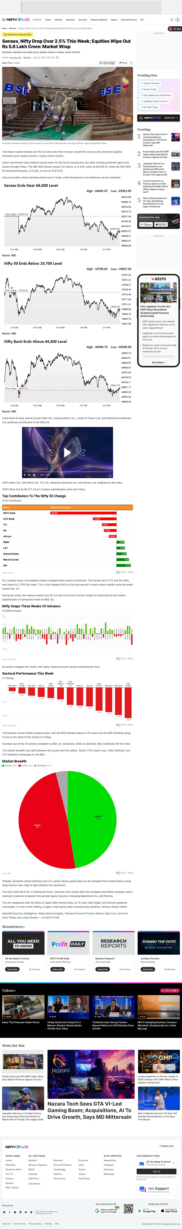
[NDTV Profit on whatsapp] (31, 1212)
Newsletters (110, 1160)
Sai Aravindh (15, 57)
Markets (59, 19)
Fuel (113, 913)
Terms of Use (20, 1223)
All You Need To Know (17, 958)
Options (10, 1183)
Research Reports (99, 19)
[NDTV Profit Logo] (17, 1146)
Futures (9, 1178)
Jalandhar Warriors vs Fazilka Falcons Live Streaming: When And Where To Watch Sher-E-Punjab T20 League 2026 (22, 1116)
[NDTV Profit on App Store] (169, 1210)
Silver (5, 917)
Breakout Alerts (14, 1169)
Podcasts (108, 1169)
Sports (82, 1169)
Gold (120, 913)
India (81, 1165)
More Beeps (158, 362)
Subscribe (12, 969)
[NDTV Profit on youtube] (26, 1212)
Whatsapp (109, 1174)
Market (50, 913)
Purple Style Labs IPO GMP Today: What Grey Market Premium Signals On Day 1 (23, 1078)
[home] (18, 18)
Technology (60, 1169)
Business (70, 19)
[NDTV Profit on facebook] (4, 1212)
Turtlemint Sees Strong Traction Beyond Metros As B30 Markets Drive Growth (113, 1025)
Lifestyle (32, 1174)
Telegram (108, 1165)
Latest (48, 19)
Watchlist (10, 1165)
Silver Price (60, 1178)
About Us (6, 1223)
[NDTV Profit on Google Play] (146, 1210)
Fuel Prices (84, 1178)
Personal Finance (129, 19)
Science (58, 1174)
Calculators (34, 1183)
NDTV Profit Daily (59, 958)
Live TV (37, 19)
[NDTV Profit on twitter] (10, 1212)
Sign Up (156, 1171)
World (31, 1169)
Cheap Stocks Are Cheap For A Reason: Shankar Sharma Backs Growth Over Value (64, 1025)
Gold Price (33, 1178)
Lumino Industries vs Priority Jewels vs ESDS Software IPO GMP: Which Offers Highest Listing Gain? (158, 1079)
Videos (82, 1174)
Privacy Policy (35, 1223)
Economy (82, 19)
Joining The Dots (150, 958)
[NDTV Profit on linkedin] (20, 1212)
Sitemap (48, 1223)
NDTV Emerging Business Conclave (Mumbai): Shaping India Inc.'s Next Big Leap (157, 1025)
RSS (57, 1223)
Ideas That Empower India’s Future (20, 1022)
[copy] (131, 62)
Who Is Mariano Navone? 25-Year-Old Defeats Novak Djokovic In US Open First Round (157, 1116)
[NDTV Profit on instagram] (15, 1212)
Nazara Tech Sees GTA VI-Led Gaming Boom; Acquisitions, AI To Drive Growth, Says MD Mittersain (89, 1110)
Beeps (114, 19)
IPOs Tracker (12, 1187)
